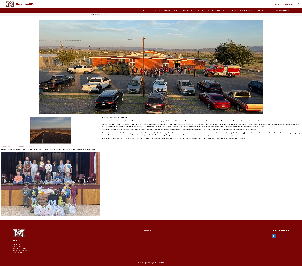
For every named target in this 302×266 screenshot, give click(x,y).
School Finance (169, 10)
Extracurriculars (262, 10)
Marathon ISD (95, 14)
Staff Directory (187, 10)
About (114, 14)
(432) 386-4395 (20, 252)
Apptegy (154, 263)
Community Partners (283, 10)
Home (137, 10)
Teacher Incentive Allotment (241, 10)
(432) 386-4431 (22, 250)
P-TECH (157, 10)
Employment (221, 10)
